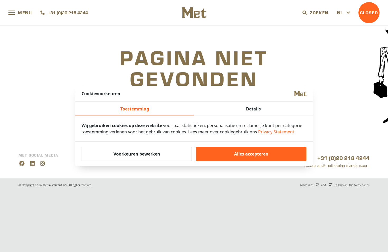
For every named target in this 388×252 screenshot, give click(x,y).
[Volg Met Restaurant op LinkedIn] (32, 163)
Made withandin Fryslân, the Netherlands (335, 185)
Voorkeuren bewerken (136, 154)
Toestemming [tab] (134, 109)
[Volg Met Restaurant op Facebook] (21, 163)
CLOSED (369, 12)
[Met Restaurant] (194, 12)
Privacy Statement (276, 132)
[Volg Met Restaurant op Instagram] (43, 163)
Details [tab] (253, 109)
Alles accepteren (251, 154)
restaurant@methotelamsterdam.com (337, 165)
